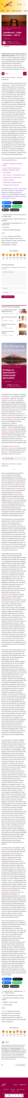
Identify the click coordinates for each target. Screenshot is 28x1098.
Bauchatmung (4, 892)
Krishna (10, 525)
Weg (23, 838)
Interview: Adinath (7, 1004)
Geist (2, 934)
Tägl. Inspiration (7, 29)
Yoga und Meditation (6, 244)
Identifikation (18, 784)
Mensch (21, 542)
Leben (18, 576)
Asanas (3, 849)
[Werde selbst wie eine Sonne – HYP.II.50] (23, 325)
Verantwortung (9, 419)
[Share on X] (9, 1095)
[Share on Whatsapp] (12, 1095)
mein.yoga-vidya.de (15, 1049)
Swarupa (24, 907)
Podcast (3, 240)
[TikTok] (26, 1085)
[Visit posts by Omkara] (4, 385)
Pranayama (10, 849)
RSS (8, 79)
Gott (23, 415)
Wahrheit (9, 609)
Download (19, 77)
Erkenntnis (22, 949)
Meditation (12, 859)
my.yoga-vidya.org (5, 1049)
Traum (3, 574)
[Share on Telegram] (15, 1095)
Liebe (21, 238)
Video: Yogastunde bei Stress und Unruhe (13, 995)
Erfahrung (8, 408)
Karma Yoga (11, 429)
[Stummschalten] (25, 73)
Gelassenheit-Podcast (6, 1013)
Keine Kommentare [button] (21, 1065)
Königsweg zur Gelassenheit (8, 1017)
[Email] (18, 1095)
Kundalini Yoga (11, 431)
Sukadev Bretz (9, 1021)
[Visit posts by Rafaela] (4, 42)
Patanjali (21, 930)
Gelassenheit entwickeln (14, 454)
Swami (23, 909)
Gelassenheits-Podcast (7, 448)
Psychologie (8, 1019)
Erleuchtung (20, 440)
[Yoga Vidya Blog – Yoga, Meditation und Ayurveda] (3, 1084)
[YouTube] (22, 1085)
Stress (23, 413)
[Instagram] (24, 1085)
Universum (16, 623)
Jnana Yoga (21, 410)
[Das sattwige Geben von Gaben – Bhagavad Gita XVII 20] (23, 311)
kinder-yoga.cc (4, 1048)
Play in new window (11, 77)
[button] (2, 4)
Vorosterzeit (6, 227)
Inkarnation (4, 594)
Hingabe (11, 947)
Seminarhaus (9, 240)
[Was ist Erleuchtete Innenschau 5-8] (23, 318)
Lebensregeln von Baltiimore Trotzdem (10, 238)
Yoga (9, 194)
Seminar (14, 400)
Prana (11, 880)
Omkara (9, 384)
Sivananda (3, 911)
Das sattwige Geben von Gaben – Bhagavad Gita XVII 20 (9, 310)
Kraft (20, 617)
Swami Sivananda (21, 240)
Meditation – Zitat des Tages (10, 1002)
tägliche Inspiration (5, 242)
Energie (16, 949)
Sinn (19, 601)
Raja (16, 425)
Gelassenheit (7, 396)
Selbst (18, 565)
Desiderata (10, 236)
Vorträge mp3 (14, 242)
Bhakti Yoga (12, 415)
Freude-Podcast (17, 236)
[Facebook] (20, 1085)
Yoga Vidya (14, 244)
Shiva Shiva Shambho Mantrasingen (11, 230)
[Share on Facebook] (6, 1095)
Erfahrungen (9, 596)
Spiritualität (6, 398)
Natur (22, 686)
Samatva (3, 523)
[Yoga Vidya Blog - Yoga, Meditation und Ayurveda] (8, 4)
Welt (18, 569)
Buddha (15, 909)
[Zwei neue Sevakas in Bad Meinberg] (23, 333)
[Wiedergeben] (3, 73)
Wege (2, 475)
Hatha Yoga (4, 435)
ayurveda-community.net (16, 1048)
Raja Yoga (19, 419)
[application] (14, 73)
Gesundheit (4, 765)
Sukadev (15, 240)
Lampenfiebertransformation (16, 892)
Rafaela (9, 41)
